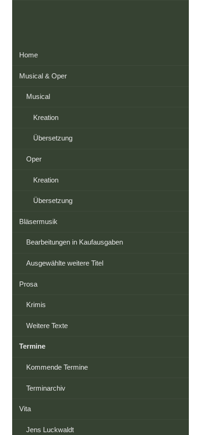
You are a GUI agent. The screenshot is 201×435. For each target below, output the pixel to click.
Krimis (36, 305)
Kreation (45, 117)
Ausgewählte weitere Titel (64, 263)
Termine (32, 346)
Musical (38, 96)
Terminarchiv (45, 388)
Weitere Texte (47, 326)
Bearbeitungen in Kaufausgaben (74, 242)
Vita (25, 409)
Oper (34, 159)
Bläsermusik (38, 221)
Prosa (28, 284)
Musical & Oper (43, 76)
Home (28, 55)
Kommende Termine (57, 367)
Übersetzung (52, 138)
